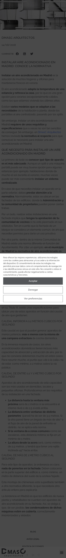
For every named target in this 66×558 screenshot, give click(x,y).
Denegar (33, 289)
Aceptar (33, 281)
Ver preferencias (33, 298)
